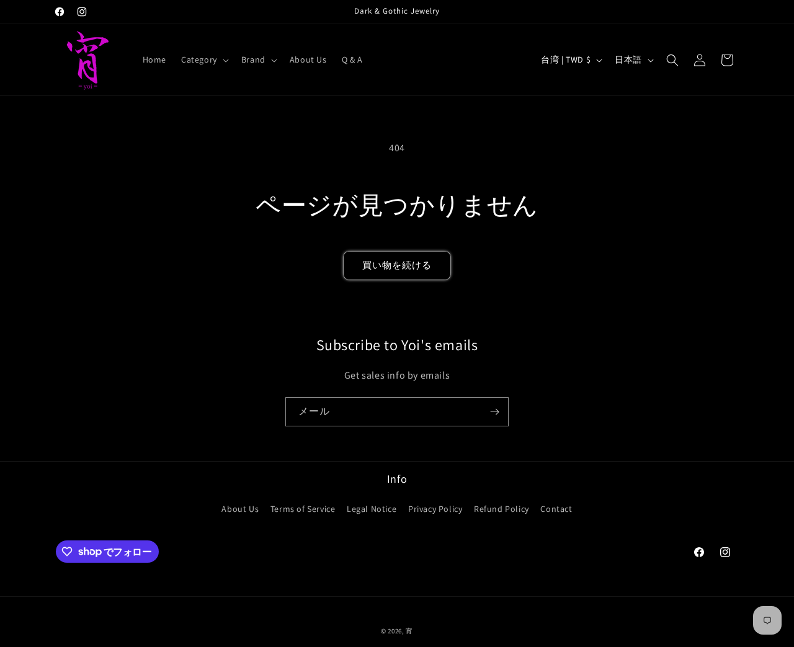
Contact (556, 508)
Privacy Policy (435, 508)
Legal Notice (371, 508)
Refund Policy (501, 508)
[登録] (494, 411)
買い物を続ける (397, 265)
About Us (240, 508)
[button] (204, 59)
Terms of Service (303, 508)
